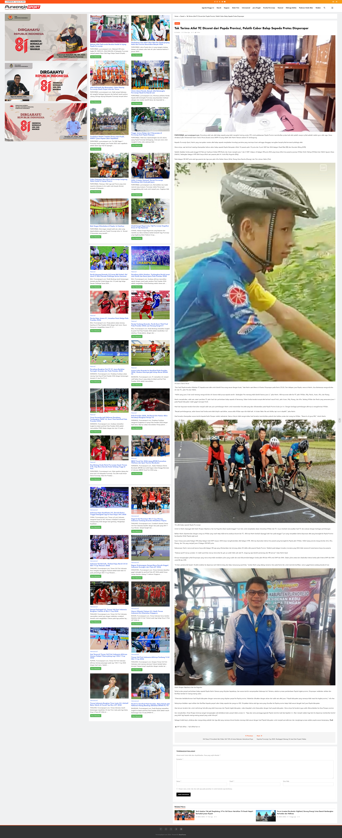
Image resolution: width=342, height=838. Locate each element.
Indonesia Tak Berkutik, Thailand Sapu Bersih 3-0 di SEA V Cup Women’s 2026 (108, 565)
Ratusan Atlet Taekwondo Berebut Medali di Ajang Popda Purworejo (108, 45)
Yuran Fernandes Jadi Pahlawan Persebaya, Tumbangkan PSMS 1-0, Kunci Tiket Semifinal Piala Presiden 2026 (108, 419)
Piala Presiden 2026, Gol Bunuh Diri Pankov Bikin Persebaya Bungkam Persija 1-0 (149, 417)
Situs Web (286, 781)
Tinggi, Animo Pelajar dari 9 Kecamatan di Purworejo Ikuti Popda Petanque (146, 134)
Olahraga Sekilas (291, 8)
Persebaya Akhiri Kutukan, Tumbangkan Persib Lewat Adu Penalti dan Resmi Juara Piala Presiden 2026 (150, 275)
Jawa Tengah (257, 8)
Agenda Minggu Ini (208, 8)
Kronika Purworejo (269, 8)
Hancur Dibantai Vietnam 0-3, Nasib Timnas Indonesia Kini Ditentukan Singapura (147, 612)
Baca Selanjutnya (95, 57)
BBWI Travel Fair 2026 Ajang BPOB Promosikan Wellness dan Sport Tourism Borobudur (148, 462)
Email (232, 781)
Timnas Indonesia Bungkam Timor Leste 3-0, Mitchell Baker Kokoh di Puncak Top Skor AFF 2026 (109, 704)
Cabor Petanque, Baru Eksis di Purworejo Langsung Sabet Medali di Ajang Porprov (108, 180)
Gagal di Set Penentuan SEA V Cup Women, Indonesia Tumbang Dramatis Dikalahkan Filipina (148, 520)
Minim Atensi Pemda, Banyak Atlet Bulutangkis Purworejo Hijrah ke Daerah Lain (148, 92)
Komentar (179, 759)
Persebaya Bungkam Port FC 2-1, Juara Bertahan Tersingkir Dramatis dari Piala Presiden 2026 (107, 370)
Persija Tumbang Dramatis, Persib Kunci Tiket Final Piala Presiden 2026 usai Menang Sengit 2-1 (149, 325)
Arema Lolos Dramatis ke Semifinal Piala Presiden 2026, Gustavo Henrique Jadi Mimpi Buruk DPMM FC (149, 372)
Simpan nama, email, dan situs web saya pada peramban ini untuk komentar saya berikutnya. (205, 789)
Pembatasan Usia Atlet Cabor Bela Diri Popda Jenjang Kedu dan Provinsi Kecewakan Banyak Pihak (150, 43)
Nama (178, 781)
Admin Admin (201, 817)
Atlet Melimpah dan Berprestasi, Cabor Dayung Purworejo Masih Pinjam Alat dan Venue (107, 88)
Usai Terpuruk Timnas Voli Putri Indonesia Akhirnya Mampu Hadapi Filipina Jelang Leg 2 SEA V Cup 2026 (108, 656)
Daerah (219, 8)
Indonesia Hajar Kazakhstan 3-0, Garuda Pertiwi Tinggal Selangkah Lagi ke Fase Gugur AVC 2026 (108, 514)
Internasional (246, 8)
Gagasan (226, 8)
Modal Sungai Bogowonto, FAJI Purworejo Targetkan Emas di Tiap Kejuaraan (150, 227)
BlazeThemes (182, 835)
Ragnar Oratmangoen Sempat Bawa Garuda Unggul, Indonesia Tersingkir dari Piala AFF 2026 (150, 566)
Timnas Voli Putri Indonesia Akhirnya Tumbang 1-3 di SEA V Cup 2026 (150, 658)
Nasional (280, 8)
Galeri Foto (235, 8)
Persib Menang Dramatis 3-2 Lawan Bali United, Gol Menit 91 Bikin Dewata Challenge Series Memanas (108, 275)
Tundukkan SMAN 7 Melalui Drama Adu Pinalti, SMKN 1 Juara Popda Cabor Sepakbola (107, 137)
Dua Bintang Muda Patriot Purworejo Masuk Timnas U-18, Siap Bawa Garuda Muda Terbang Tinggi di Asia (108, 467)
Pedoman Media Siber (306, 8)
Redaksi (318, 8)
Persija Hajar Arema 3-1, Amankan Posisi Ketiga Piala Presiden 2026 (109, 319)
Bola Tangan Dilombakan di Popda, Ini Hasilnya (107, 226)
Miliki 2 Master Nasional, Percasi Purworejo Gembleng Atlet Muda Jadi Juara (147, 181)
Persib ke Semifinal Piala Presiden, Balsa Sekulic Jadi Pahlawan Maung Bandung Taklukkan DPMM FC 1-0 (150, 705)
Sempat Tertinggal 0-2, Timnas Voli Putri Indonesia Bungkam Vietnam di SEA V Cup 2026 (108, 610)
